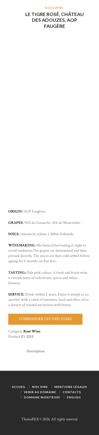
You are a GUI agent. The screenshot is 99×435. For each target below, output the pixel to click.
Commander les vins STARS (45, 318)
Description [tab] (36, 351)
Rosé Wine (54, 7)
